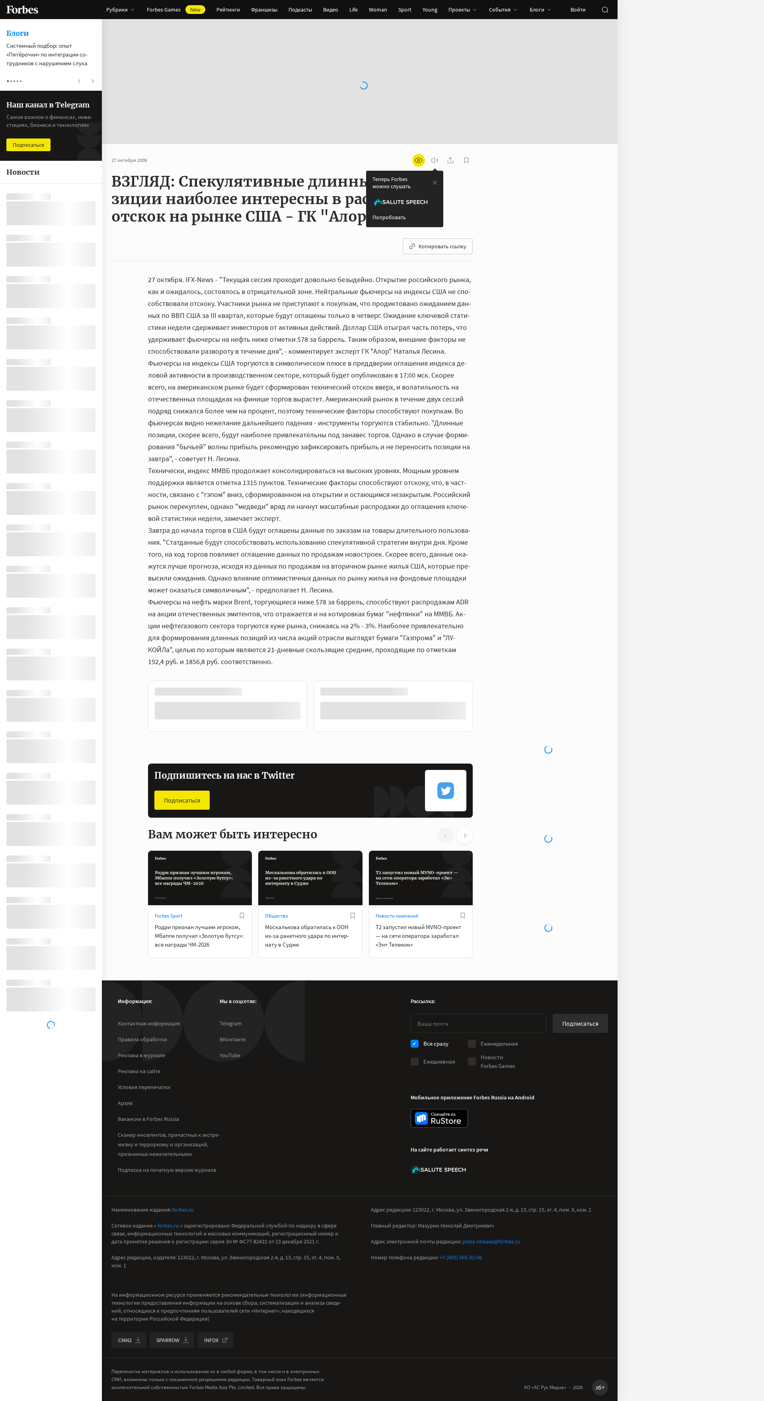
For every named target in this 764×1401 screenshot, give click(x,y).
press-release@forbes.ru (491, 1241)
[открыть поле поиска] (604, 9)
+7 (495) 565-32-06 (461, 1257)
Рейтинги (228, 9)
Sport (404, 9)
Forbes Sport (168, 915)
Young (430, 9)
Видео (330, 9)
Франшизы (264, 9)
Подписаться (182, 800)
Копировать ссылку (442, 246)
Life (353, 9)
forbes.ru (183, 1209)
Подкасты (300, 9)
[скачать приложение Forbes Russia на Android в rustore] (439, 1118)
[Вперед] (485, 707)
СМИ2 (125, 1340)
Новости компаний (397, 915)
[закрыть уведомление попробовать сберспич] (435, 182)
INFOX (211, 1340)
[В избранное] (242, 915)
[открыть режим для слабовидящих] (418, 160)
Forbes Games (174, 9)
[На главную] (22, 10)
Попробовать (389, 217)
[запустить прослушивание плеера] (434, 160)
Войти (578, 9)
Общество (276, 915)
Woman (378, 9)
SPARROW (167, 1340)
